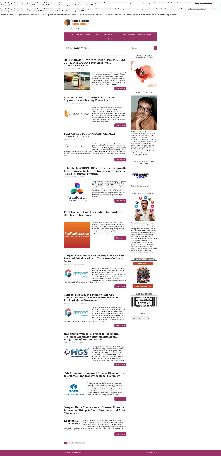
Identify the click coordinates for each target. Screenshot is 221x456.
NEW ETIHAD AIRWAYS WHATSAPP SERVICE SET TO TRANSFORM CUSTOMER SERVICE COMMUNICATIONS (94, 62)
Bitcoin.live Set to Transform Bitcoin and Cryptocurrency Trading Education (90, 99)
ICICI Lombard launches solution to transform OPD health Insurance (93, 213)
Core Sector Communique (71, 452)
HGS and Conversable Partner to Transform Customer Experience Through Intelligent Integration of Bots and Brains (91, 336)
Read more (119, 89)
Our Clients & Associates (127, 35)
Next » (81, 443)
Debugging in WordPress (203, 3)
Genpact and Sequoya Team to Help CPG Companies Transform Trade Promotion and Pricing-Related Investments (91, 297)
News (73, 68)
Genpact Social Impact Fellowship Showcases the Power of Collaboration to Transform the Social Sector (94, 258)
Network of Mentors (145, 35)
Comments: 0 (79, 68)
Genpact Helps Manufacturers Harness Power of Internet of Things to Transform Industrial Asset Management (94, 410)
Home (71, 35)
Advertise (89, 35)
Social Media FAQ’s (110, 35)
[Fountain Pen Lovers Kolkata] (140, 176)
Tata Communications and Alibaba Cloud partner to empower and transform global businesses (95, 374)
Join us (98, 35)
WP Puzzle (154, 452)
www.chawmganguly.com (139, 155)
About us (80, 35)
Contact (110, 39)
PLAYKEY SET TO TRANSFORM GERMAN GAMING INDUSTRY (89, 135)
